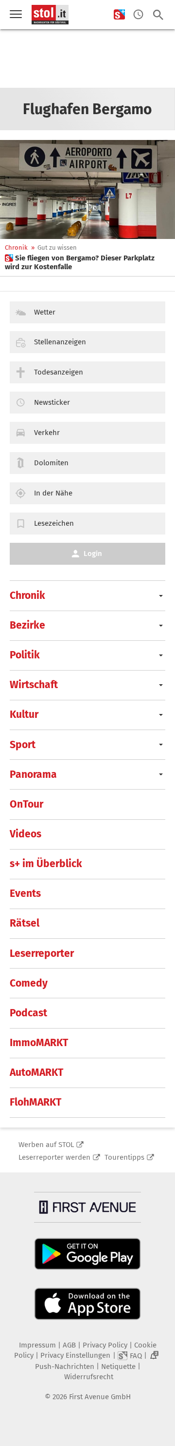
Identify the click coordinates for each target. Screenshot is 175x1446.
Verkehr (47, 432)
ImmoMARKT (39, 1042)
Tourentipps (124, 1157)
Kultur (24, 714)
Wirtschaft (34, 684)
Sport (22, 744)
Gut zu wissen (57, 247)
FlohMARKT (35, 1102)
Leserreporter (42, 953)
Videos (25, 834)
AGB (69, 1345)
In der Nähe (53, 493)
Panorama (33, 774)
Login (93, 553)
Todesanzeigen (58, 372)
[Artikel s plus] (87, 189)
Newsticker (52, 402)
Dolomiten (51, 462)
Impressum (37, 1345)
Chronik (16, 247)
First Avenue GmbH (100, 1396)
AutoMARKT (36, 1072)
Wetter (44, 312)
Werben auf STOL (46, 1144)
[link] (87, 262)
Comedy (29, 983)
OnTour (26, 804)
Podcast (28, 1013)
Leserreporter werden (54, 1157)
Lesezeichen (54, 523)
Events (25, 893)
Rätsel (24, 923)
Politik (25, 655)
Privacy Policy (105, 1345)
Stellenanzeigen (60, 341)
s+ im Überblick (46, 863)
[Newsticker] (138, 15)
